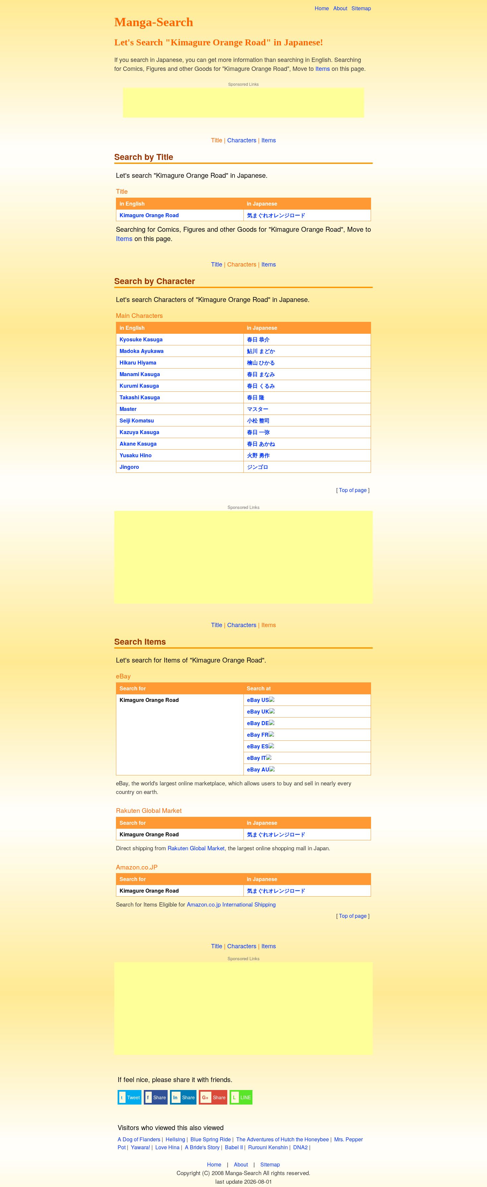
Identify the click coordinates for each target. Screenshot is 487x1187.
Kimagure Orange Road (149, 215)
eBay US (258, 700)
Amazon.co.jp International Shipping (231, 904)
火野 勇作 (258, 455)
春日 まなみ (261, 374)
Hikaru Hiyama (138, 362)
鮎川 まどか (261, 351)
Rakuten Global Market (196, 848)
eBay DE (258, 723)
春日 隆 (255, 397)
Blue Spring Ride (210, 1139)
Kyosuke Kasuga (141, 339)
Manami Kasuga (140, 374)
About (340, 8)
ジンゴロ (257, 466)
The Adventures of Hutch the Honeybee (282, 1139)
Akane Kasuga (138, 443)
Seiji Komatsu (137, 420)
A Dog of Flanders (139, 1139)
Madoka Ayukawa (142, 351)
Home (322, 8)
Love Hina (167, 1147)
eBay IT (256, 758)
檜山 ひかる (261, 362)
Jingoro (129, 466)
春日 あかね (261, 443)
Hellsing (175, 1139)
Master (128, 409)
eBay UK (258, 711)
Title (216, 264)
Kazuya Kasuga (139, 432)
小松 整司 (258, 420)
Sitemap (361, 8)
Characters (241, 139)
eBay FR (258, 734)
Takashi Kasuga (140, 397)
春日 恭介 (258, 339)
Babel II (234, 1147)
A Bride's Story (202, 1147)
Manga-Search (153, 22)
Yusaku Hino (136, 455)
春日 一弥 (258, 432)
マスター (257, 409)
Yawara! (140, 1147)
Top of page (353, 490)
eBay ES (258, 746)
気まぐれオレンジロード (276, 215)
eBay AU (258, 769)
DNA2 (300, 1147)
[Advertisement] (243, 103)
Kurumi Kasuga (139, 385)
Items (322, 68)
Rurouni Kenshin (268, 1147)
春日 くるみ (261, 385)
